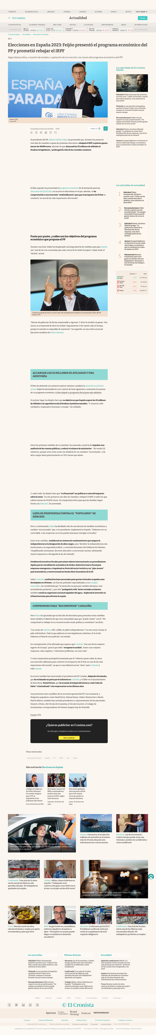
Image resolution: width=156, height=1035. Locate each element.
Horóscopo (117, 998)
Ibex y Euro (57, 25)
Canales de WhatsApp (45, 1020)
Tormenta (12, 12)
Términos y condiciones (80, 1024)
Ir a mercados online (15, 29)
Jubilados (51, 12)
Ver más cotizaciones (141, 29)
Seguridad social (31, 12)
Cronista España (14, 34)
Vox (68, 758)
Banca (123, 25)
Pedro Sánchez (57, 332)
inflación (44, 503)
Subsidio (105, 998)
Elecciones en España (40, 34)
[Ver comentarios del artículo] (55, 132)
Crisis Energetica (91, 998)
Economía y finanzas (37, 25)
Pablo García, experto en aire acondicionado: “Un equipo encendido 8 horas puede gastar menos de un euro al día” (132, 121)
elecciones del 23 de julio (41, 191)
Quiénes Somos (82, 1020)
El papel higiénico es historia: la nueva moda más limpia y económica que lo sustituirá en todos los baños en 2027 (132, 144)
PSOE (61, 758)
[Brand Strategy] (74, 1013)
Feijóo (51, 526)
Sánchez (47, 630)
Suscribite (64, 1020)
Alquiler (82, 12)
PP (55, 758)
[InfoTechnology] (101, 1013)
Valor (145, 273)
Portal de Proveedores (102, 1020)
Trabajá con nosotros (125, 1020)
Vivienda (67, 12)
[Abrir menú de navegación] (9, 18)
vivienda (40, 579)
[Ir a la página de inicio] (19, 18)
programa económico (69, 188)
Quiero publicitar (71, 738)
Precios (78, 998)
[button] (151, 877)
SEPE (68, 998)
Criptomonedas (107, 25)
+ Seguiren (96, 129)
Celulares (48, 998)
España (103, 247)
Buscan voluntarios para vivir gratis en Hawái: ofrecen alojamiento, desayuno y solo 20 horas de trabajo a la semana (134, 260)
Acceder (142, 18)
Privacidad (94, 1024)
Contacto (27, 1020)
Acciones (98, 12)
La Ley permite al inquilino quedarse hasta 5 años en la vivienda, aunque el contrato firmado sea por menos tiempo (131, 109)
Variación (132, 273)
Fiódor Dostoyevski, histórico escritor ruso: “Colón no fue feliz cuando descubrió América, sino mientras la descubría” (132, 98)
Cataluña (79, 644)
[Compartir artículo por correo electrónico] (51, 132)
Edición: (140, 11)
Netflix (128, 12)
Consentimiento (106, 1024)
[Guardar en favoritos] (105, 128)
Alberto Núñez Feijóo (58, 140)
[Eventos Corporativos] (63, 1013)
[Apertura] (51, 1013)
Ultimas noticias (14, 25)
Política (73, 25)
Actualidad (88, 25)
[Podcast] (86, 1013)
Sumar (75, 758)
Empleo (114, 12)
